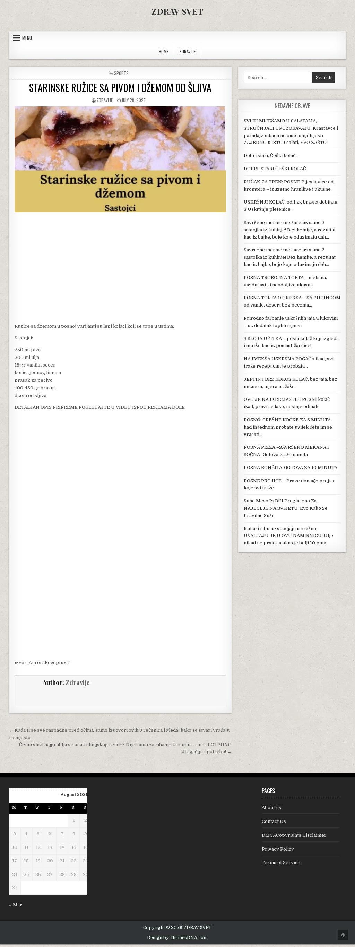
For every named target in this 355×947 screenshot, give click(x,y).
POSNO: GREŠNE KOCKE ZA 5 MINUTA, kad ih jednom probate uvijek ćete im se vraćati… (288, 427)
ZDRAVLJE (187, 51)
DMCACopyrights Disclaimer (294, 835)
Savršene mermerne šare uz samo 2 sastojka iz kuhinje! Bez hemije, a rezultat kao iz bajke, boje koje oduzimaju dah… (290, 230)
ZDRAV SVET (177, 11)
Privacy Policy (278, 849)
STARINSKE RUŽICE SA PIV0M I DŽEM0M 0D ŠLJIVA (120, 87)
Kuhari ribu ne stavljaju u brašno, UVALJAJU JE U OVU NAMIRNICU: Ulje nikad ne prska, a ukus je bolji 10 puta (288, 536)
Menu (27, 37)
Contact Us (274, 821)
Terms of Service (281, 862)
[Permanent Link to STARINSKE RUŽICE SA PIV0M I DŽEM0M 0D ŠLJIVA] (120, 159)
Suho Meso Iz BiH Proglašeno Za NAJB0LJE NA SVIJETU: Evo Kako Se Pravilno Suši (286, 508)
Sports (121, 73)
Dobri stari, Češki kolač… (271, 155)
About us (271, 807)
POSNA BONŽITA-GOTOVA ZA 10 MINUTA (290, 467)
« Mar (15, 904)
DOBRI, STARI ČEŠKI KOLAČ (275, 168)
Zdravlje (105, 100)
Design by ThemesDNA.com (177, 937)
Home (163, 51)
